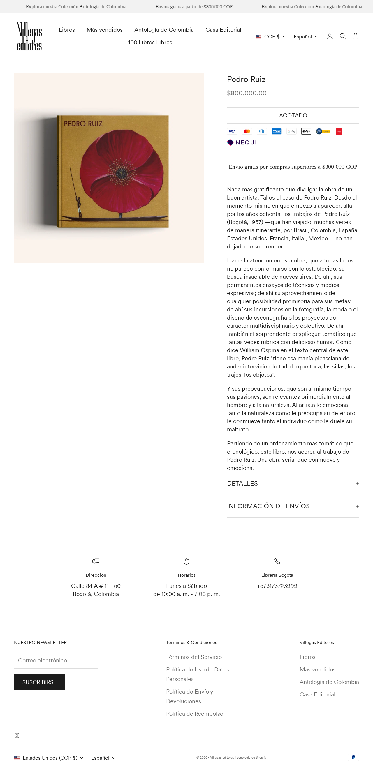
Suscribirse (39, 682)
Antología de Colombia (164, 29)
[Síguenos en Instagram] (17, 735)
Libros (67, 29)
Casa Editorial (223, 29)
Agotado (293, 115)
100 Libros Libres (150, 42)
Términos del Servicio (194, 656)
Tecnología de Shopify (251, 757)
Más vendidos (105, 29)
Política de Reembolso (194, 713)
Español (303, 36)
